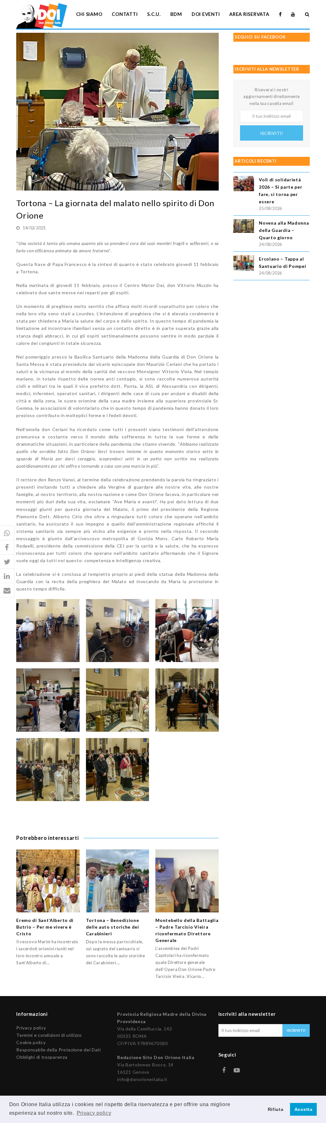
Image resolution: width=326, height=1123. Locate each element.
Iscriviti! (271, 133)
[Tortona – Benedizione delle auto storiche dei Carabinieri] (117, 881)
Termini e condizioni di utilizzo (49, 1035)
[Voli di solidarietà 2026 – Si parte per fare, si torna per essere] (243, 184)
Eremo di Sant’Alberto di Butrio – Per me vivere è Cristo (45, 926)
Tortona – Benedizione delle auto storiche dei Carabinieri (112, 926)
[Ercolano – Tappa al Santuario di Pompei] (243, 264)
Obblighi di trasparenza (41, 1057)
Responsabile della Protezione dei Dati (58, 1049)
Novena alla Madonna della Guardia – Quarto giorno (284, 230)
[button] (7, 533)
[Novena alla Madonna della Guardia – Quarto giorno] (243, 227)
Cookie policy (31, 1042)
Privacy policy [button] (94, 1113)
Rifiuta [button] (276, 1109)
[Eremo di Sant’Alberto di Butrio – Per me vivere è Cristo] (48, 881)
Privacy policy (31, 1027)
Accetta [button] (303, 1109)
